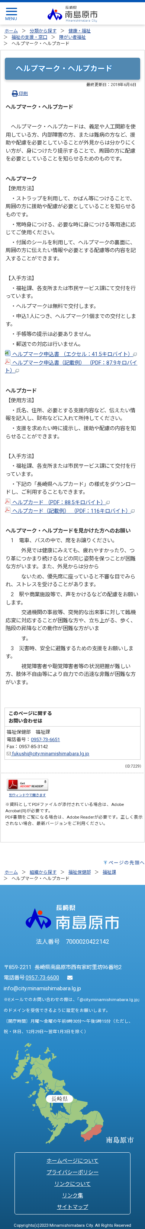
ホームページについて (72, 1161)
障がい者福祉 (72, 37)
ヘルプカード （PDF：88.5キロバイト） (58, 502)
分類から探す (43, 31)
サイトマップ (72, 1207)
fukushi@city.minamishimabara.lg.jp (50, 753)
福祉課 (109, 872)
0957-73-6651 (45, 739)
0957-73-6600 (42, 978)
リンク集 (72, 1196)
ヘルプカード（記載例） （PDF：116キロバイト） (71, 511)
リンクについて (72, 1184)
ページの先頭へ (127, 863)
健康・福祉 (79, 31)
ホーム (11, 31)
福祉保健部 (79, 872)
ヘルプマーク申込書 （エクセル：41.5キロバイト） (72, 354)
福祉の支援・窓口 (29, 37)
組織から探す (43, 872)
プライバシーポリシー (72, 1172)
